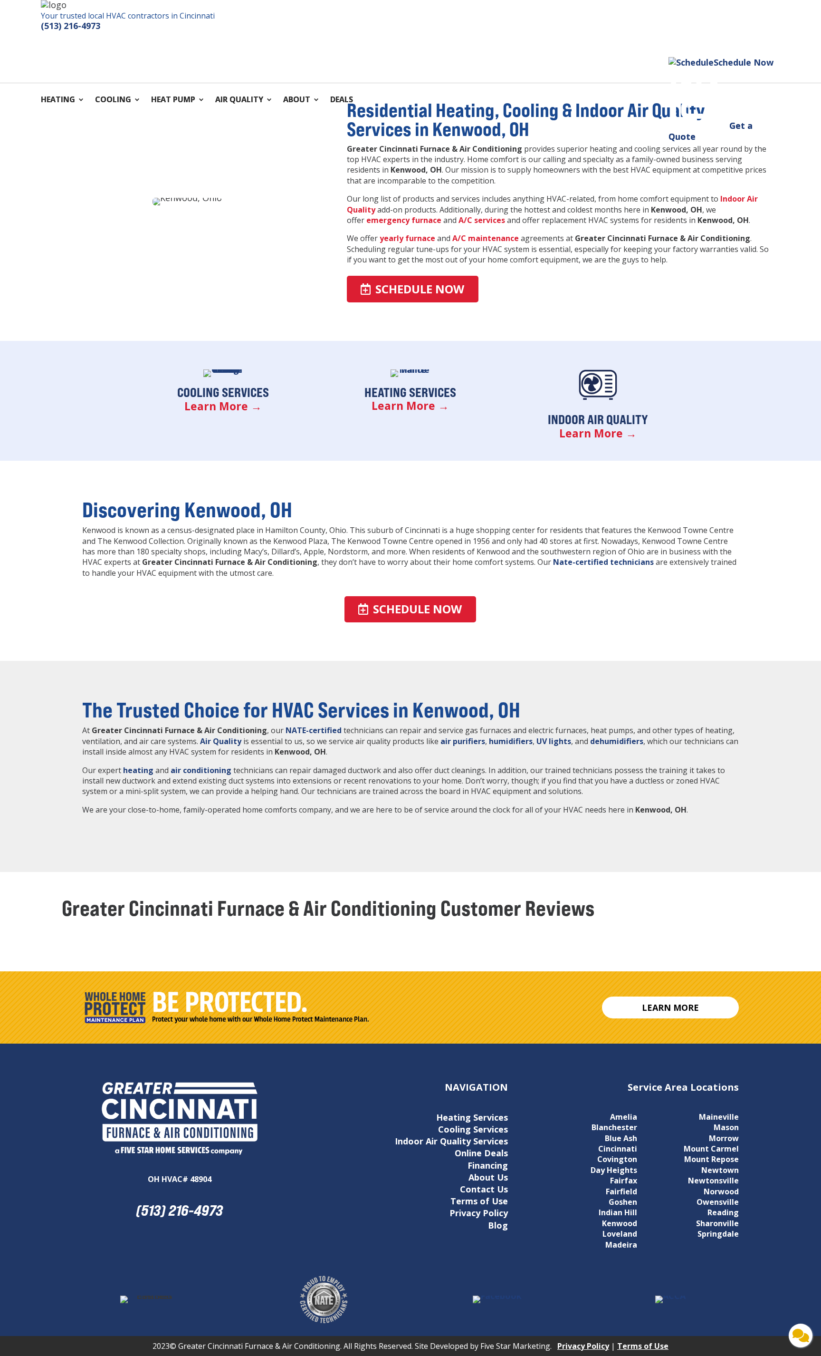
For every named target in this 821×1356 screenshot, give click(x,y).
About (296, 100)
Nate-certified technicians (603, 562)
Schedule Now (419, 289)
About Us (488, 1177)
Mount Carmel (711, 1148)
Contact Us (484, 1189)
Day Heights (614, 1170)
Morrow (724, 1138)
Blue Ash (621, 1138)
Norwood (721, 1191)
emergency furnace (402, 220)
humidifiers (511, 741)
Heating (58, 100)
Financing (488, 1165)
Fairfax (623, 1180)
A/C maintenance (485, 238)
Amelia (623, 1117)
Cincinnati (617, 1148)
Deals (341, 100)
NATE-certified (314, 730)
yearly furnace (407, 238)
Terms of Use (479, 1201)
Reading (723, 1212)
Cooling (113, 100)
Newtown (720, 1170)
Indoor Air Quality (598, 419)
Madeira (621, 1245)
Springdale (718, 1234)
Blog (498, 1225)
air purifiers (462, 741)
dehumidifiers (616, 741)
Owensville (718, 1202)
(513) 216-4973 (70, 25)
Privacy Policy (478, 1213)
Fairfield (621, 1191)
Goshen (623, 1202)
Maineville (719, 1117)
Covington (617, 1159)
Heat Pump (173, 100)
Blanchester (614, 1127)
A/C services (481, 220)
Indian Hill (618, 1212)
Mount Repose (711, 1159)
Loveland (619, 1234)
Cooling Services (223, 392)
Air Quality (239, 100)
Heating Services (410, 392)
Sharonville (717, 1223)
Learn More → (223, 406)
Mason (726, 1127)
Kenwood (619, 1223)
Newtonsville (713, 1180)
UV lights (553, 741)
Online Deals (481, 1153)
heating (138, 770)
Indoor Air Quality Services (451, 1141)
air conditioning (201, 770)
